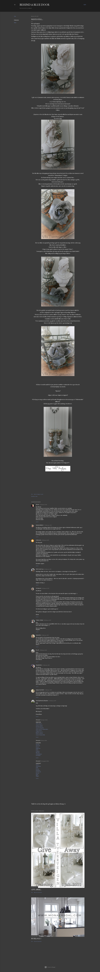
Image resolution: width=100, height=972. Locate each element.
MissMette (39, 665)
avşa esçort (39, 730)
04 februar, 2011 (46, 665)
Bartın (37, 773)
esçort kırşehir (40, 728)
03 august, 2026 (45, 761)
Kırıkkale (38, 755)
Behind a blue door (35, 4)
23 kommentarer (38, 941)
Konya (37, 769)
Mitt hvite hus (39, 569)
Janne (37, 504)
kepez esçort (39, 733)
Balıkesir (38, 748)
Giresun (38, 745)
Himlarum (38, 588)
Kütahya (38, 770)
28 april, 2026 (44, 719)
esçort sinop (39, 725)
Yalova (37, 764)
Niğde (37, 776)
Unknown (38, 540)
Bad (15, 22)
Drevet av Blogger (51, 967)
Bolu (37, 750)
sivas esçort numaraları (42, 729)
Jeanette (38, 635)
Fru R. (37, 650)
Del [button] (15, 16)
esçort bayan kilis (40, 735)
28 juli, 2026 (44, 740)
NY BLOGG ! (36, 938)
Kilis (37, 767)
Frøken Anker (39, 620)
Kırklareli (38, 772)
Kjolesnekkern (40, 525)
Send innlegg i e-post (38, 494)
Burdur (38, 744)
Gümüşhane (39, 754)
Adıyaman (38, 766)
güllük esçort (39, 732)
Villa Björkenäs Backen (42, 700)
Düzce (37, 747)
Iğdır (37, 774)
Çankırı (38, 751)
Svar (37, 521)
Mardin (38, 752)
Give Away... (36, 889)
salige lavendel (40, 690)
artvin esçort (39, 726)
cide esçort (39, 723)
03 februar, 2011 (43, 504)
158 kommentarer (38, 892)
